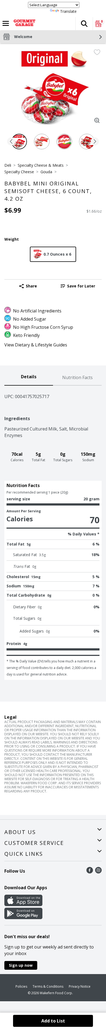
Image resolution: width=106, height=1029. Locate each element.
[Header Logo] (23, 24)
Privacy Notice (80, 986)
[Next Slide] (95, 141)
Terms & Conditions (48, 986)
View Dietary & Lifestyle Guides (35, 345)
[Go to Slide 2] (42, 142)
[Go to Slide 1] (19, 142)
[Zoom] (97, 120)
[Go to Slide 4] (87, 142)
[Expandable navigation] (5, 23)
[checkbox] (97, 52)
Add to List (53, 1021)
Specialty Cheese (19, 171)
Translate (68, 11)
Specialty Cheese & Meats (41, 165)
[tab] (28, 378)
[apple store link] (23, 904)
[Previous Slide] (11, 141)
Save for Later (81, 286)
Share (31, 286)
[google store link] (23, 917)
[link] (78, 286)
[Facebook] (89, 872)
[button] (84, 23)
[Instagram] (98, 872)
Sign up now (21, 965)
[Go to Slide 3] (64, 142)
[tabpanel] (53, 533)
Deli (7, 165)
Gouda (46, 171)
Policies (21, 986)
